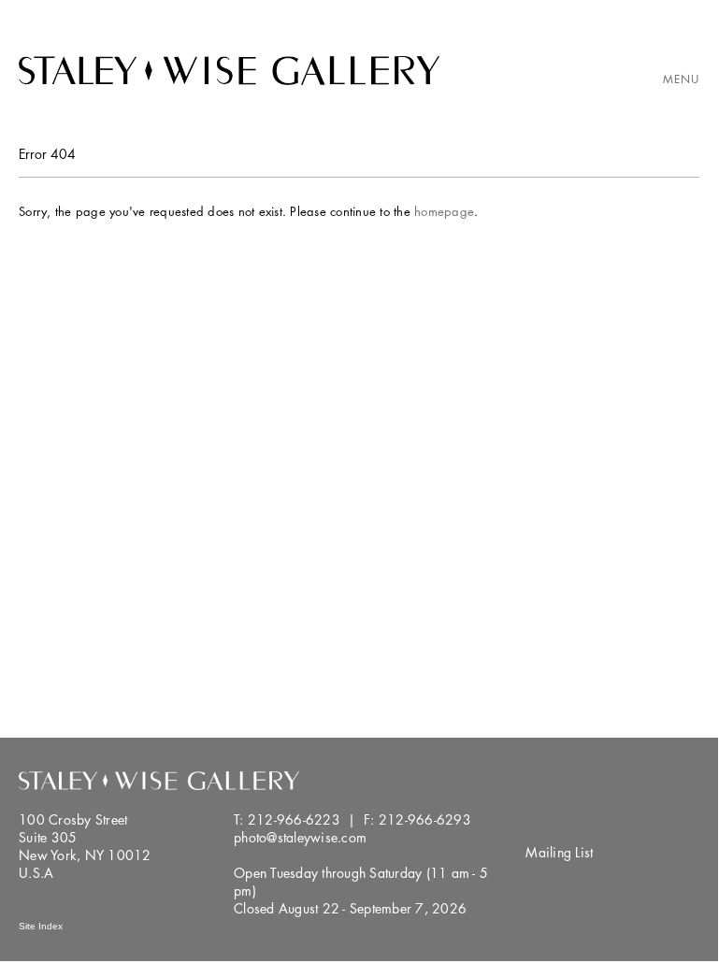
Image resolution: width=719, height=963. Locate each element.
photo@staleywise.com (300, 837)
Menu (681, 79)
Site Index (41, 926)
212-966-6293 (425, 819)
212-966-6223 (294, 819)
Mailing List (559, 852)
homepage (444, 211)
